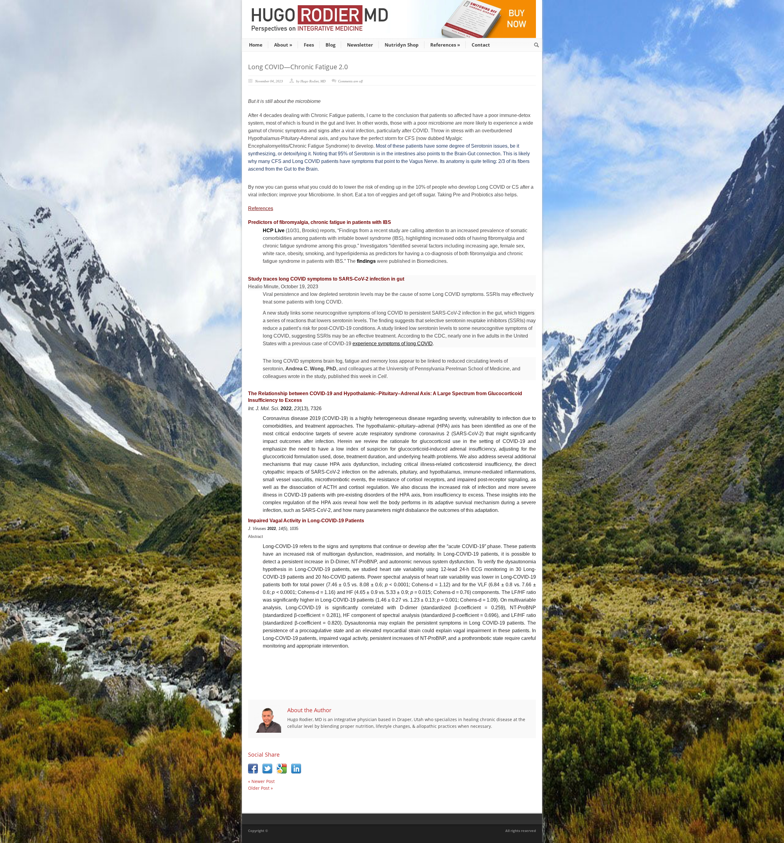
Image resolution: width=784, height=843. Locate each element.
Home (255, 45)
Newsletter (360, 45)
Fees (309, 45)
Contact (481, 45)
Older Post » (260, 788)
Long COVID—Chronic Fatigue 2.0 (298, 66)
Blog (330, 45)
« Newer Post (261, 781)
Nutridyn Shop (402, 45)
